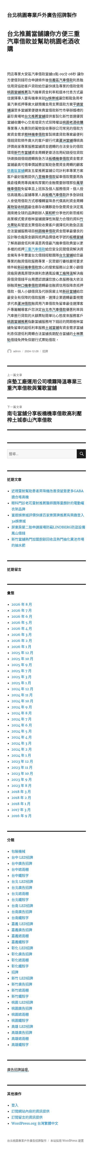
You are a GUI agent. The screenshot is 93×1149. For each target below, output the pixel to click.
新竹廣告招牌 (21, 984)
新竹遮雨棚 (20, 990)
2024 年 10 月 (22, 701)
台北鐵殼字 (20, 900)
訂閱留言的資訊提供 (27, 1117)
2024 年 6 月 (21, 725)
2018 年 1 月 (20, 804)
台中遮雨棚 (20, 869)
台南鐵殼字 (20, 918)
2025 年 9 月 (21, 665)
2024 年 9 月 (21, 707)
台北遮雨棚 (20, 893)
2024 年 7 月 (21, 719)
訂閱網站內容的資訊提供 (30, 1111)
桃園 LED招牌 (22, 1002)
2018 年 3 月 (21, 791)
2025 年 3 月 (21, 677)
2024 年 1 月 (21, 755)
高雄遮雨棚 (20, 1038)
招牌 (45, 351)
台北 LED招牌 (22, 881)
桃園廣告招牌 (21, 1008)
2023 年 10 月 (22, 773)
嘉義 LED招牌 (22, 924)
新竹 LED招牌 (22, 978)
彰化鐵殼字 (20, 966)
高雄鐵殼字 (20, 1044)
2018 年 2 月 (21, 797)
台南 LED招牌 (22, 906)
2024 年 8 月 (21, 713)
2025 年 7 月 (21, 671)
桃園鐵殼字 (20, 1020)
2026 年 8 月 (21, 604)
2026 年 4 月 (21, 628)
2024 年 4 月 (21, 737)
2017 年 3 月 (21, 810)
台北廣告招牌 (21, 887)
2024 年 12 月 (22, 689)
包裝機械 (18, 851)
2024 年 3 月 (21, 743)
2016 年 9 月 (21, 816)
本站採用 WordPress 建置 (67, 1141)
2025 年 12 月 (22, 653)
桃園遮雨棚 (20, 1014)
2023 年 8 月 (21, 785)
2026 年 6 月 (21, 616)
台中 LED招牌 (22, 857)
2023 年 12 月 (22, 761)
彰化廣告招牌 (21, 954)
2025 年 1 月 (21, 683)
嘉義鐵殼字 (20, 942)
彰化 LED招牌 (22, 948)
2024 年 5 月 (21, 731)
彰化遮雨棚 (20, 960)
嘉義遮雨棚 (20, 936)
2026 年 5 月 (21, 622)
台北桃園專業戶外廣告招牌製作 (42, 15)
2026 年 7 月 (21, 610)
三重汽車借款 (34, 249)
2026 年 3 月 (21, 634)
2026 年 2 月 (21, 640)
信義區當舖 (15, 170)
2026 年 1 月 (21, 646)
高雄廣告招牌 (21, 1032)
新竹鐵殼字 (20, 996)
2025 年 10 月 (22, 659)
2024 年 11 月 (22, 695)
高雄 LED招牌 (22, 1026)
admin (17, 351)
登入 (14, 1105)
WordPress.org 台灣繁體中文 (34, 1123)
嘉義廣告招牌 (21, 930)
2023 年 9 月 (21, 779)
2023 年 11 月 (21, 767)
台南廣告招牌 (21, 912)
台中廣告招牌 (21, 863)
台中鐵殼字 (20, 875)
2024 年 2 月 (21, 749)
